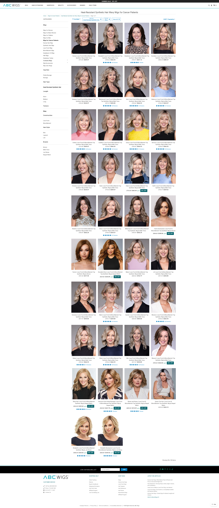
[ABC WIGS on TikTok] (172, 469)
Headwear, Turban (48, 58)
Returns (91, 482)
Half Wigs (46, 55)
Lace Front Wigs (47, 48)
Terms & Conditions (103, 505)
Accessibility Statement (116, 505)
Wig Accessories (48, 63)
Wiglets (61, 5)
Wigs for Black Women (49, 33)
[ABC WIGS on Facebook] (160, 469)
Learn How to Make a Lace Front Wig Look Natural (159, 487)
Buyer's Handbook (93, 484)
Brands (82, 5)
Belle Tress (46, 149)
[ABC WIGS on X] (170, 469)
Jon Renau (46, 152)
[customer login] (211, 5)
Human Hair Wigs (48, 43)
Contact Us (48, 492)
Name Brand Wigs (122, 492)
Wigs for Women (48, 30)
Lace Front (46, 120)
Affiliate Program (93, 490)
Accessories (71, 5)
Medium (45, 99)
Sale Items (92, 5)
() (216, 5)
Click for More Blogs (152, 497)
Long (44, 101)
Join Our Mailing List (94, 492)
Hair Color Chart (93, 488)
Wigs (26, 5)
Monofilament (47, 123)
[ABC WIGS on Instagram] (167, 469)
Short (44, 96)
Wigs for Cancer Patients (50, 40)
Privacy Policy (93, 505)
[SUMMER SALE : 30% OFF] (109, 1)
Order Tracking (92, 480)
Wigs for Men (47, 38)
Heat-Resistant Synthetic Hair (52, 87)
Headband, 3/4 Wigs (48, 53)
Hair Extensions (37, 5)
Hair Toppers (121, 486)
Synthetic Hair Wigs (48, 45)
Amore (45, 147)
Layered (45, 135)
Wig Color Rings (47, 65)
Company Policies (84, 505)
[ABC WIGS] (11, 5)
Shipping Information (94, 486)
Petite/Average (47, 75)
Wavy (44, 111)
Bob (44, 132)
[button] (209, 5)
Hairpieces (50, 5)
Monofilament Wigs (48, 50)
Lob (44, 137)
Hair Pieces (121, 490)
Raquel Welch (47, 155)
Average (45, 77)
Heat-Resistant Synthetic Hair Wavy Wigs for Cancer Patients (109, 12)
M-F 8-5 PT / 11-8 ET (50, 490)
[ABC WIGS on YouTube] (163, 469)
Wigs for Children (48, 35)
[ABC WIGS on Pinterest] (165, 469)
